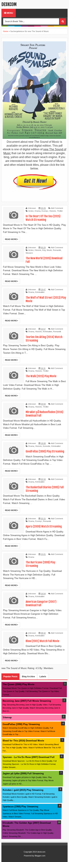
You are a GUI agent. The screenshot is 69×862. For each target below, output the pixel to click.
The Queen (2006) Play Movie (18, 684)
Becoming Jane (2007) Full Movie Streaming (27, 701)
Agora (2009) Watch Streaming (44, 526)
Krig (44, 250)
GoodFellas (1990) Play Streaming (45, 451)
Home (5, 31)
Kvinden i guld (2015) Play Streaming (23, 790)
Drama (38, 211)
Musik (49, 250)
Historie (52, 211)
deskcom (9, 4)
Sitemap (7, 717)
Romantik (57, 250)
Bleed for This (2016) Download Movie (23, 740)
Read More (11, 239)
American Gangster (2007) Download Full (41, 603)
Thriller (60, 211)
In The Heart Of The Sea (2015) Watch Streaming (43, 217)
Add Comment (57, 208)
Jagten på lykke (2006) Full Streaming (23, 773)
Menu (9, 13)
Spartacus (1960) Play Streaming (20, 806)
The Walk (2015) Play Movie (41, 376)
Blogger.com (40, 856)
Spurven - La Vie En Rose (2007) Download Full (28, 757)
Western (29, 253)
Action (31, 211)
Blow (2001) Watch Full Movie (42, 641)
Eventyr (45, 211)
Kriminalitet (39, 292)
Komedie (46, 446)
